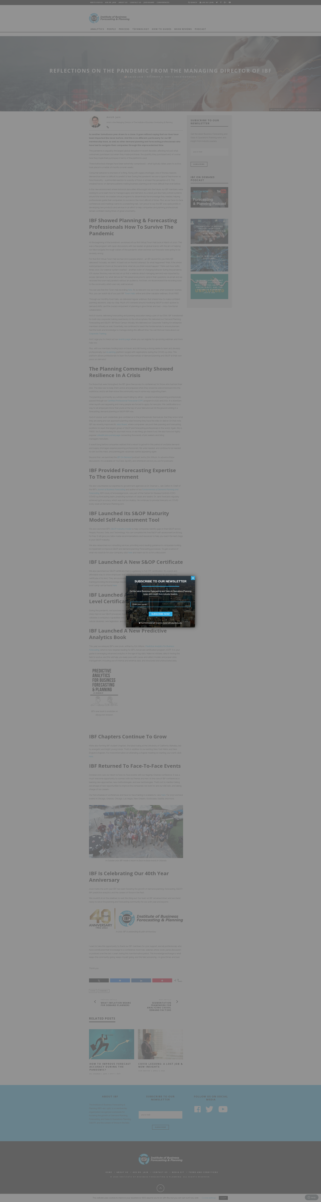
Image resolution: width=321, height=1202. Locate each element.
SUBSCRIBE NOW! (160, 614)
